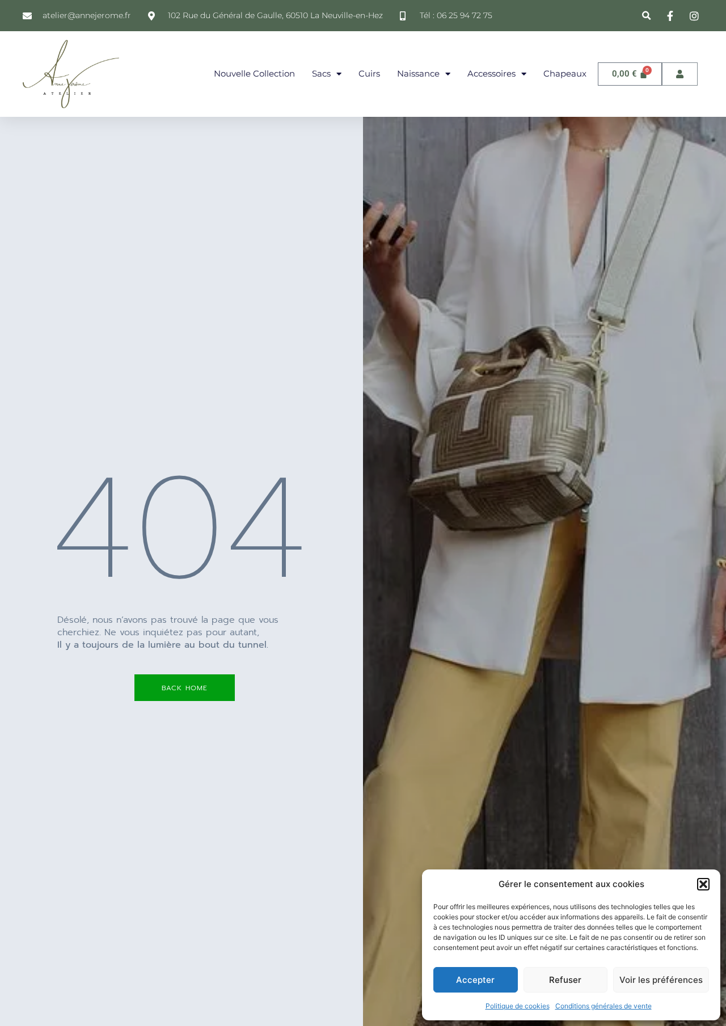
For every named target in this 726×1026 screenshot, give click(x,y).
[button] (703, 884)
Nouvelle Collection (254, 73)
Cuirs (369, 73)
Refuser (565, 979)
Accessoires (491, 73)
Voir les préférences (661, 979)
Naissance (418, 73)
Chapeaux (564, 73)
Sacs (321, 73)
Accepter (475, 979)
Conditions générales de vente (603, 1006)
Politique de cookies (518, 1006)
